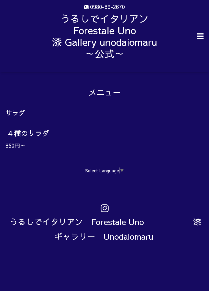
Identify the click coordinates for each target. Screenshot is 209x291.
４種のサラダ (28, 133)
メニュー (104, 92)
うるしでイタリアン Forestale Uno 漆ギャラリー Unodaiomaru (105, 229)
